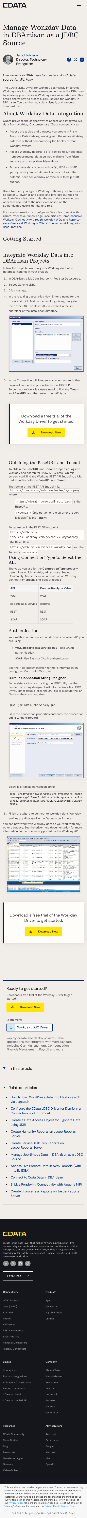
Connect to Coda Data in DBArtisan (37, 1177)
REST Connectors (13, 1330)
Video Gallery (11, 1470)
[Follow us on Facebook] (69, 60)
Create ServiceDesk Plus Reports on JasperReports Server (37, 1145)
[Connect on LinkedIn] (82, 60)
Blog (5, 1446)
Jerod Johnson (27, 55)
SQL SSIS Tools (54, 1312)
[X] (13, 1263)
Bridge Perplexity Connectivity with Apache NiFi (46, 1184)
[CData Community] (28, 1263)
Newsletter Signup (13, 1458)
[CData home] (18, 5)
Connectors (10, 1370)
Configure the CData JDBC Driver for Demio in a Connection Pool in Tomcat (46, 1110)
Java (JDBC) (10, 1306)
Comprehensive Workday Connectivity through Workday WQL (42, 217)
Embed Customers (14, 1388)
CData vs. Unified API (15, 1400)
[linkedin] (6, 1263)
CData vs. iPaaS (12, 1394)
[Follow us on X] (75, 60)
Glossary (8, 1464)
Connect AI (52, 1306)
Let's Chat (14, 1276)
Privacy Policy (15, 1502)
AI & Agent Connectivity (17, 1382)
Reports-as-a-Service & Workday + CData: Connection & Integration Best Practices (42, 223)
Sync (48, 1300)
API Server (9, 1324)
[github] (20, 1263)
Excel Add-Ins (11, 1336)
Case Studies (10, 1440)
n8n (48, 1458)
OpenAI (50, 1464)
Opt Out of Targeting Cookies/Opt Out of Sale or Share (43, 1513)
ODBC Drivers (11, 1300)
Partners (50, 1400)
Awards (50, 1388)
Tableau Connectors (14, 1348)
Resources (9, 1452)
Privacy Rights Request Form (60, 1506)
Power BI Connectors (15, 1342)
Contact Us (52, 1412)
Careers (50, 1406)
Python (7, 1318)
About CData (53, 1370)
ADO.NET (8, 1312)
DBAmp (50, 1318)
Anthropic (51, 1434)
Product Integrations (15, 1376)
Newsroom (52, 1382)
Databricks (52, 1440)
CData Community (13, 1434)
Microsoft (51, 1452)
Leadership (52, 1394)
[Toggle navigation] (78, 5)
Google (50, 1446)
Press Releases (54, 1376)
